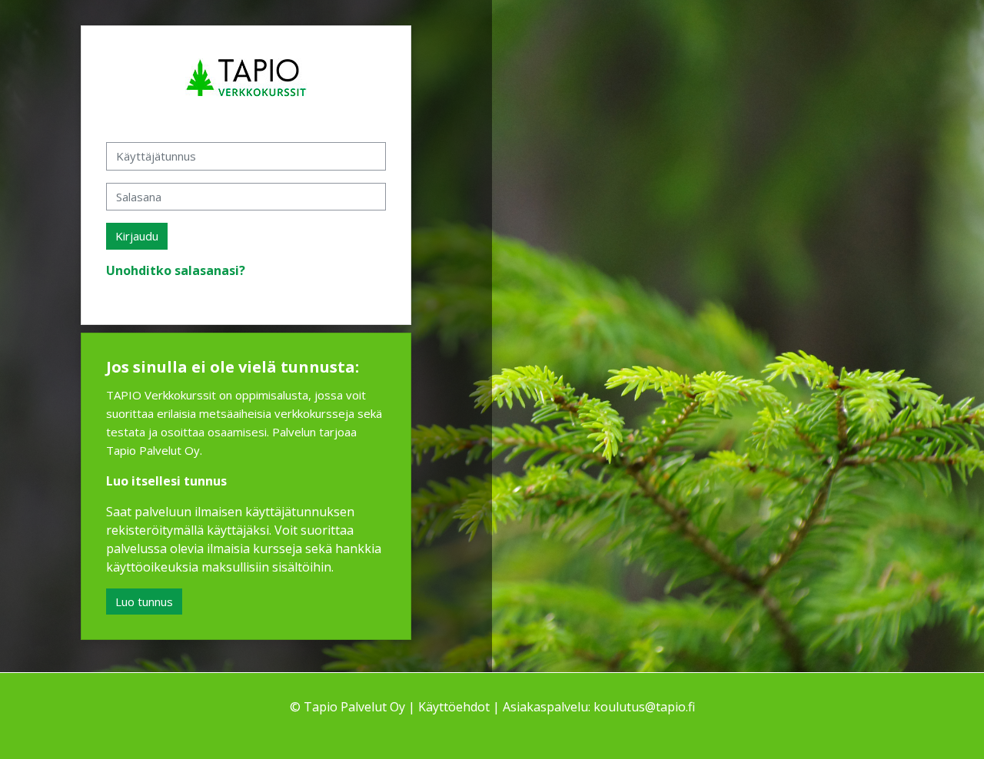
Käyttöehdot (454, 706)
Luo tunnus (144, 601)
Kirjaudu (136, 236)
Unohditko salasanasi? (175, 270)
